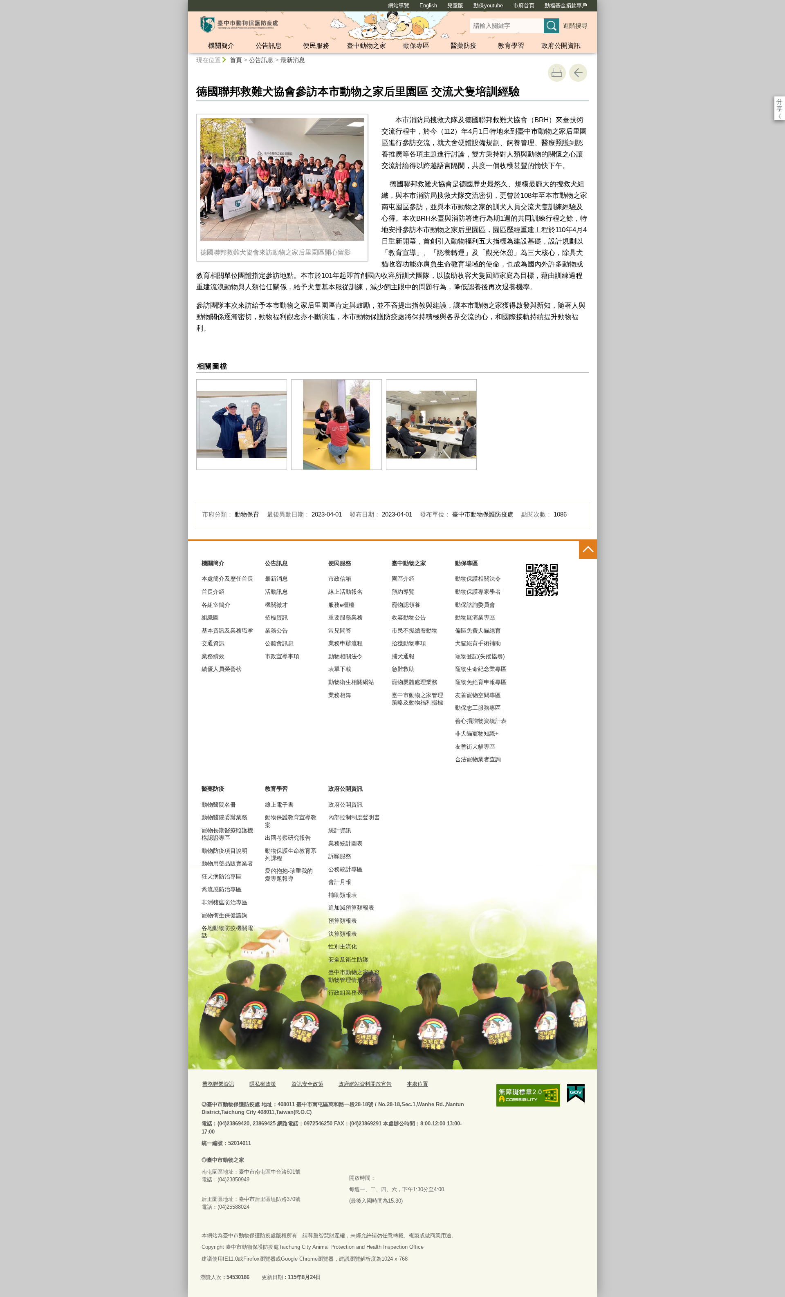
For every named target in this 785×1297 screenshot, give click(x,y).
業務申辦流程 (345, 643)
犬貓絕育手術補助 (478, 643)
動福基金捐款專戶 (566, 5)
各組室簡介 (216, 605)
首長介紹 (213, 591)
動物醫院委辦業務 (224, 817)
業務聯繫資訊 (218, 1084)
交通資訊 (213, 643)
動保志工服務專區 (478, 707)
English (428, 5)
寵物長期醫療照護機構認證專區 (227, 834)
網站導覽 (398, 5)
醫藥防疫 (464, 45)
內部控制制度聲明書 (354, 817)
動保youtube (488, 5)
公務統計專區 (345, 869)
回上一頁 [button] (578, 73)
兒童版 (455, 5)
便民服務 (316, 45)
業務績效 (213, 656)
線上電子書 (279, 804)
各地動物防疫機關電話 (227, 932)
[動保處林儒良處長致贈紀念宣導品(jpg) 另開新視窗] (242, 425)
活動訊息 (276, 591)
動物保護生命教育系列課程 (290, 854)
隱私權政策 (262, 1084)
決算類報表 (342, 933)
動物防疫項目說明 (224, 851)
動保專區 (416, 45)
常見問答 (339, 630)
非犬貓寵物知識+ (476, 733)
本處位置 (417, 1084)
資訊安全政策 (307, 1084)
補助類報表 (342, 895)
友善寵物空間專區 (478, 695)
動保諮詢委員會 (475, 605)
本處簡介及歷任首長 (227, 578)
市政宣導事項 (282, 656)
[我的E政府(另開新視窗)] (576, 1093)
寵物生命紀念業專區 (481, 669)
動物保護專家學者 (478, 591)
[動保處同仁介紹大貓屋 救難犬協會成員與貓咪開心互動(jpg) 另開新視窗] (336, 425)
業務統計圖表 (345, 843)
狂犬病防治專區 (222, 876)
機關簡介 (221, 45)
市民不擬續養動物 (414, 630)
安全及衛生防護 (348, 959)
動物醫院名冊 (219, 804)
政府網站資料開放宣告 (365, 1084)
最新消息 (292, 59)
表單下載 (339, 669)
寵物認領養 (406, 605)
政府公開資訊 (561, 45)
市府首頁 (523, 5)
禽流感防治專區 (222, 889)
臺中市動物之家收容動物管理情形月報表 (354, 976)
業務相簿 (339, 695)
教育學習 (511, 45)
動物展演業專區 (475, 617)
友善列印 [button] (557, 73)
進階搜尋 (575, 25)
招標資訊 (276, 617)
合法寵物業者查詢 (478, 759)
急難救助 (403, 669)
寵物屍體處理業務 (414, 682)
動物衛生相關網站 (351, 682)
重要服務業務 (345, 617)
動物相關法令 (345, 656)
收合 (588, 550)
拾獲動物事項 (409, 643)
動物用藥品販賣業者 (227, 863)
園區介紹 (403, 578)
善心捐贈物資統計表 (481, 721)
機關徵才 (276, 605)
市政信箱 (339, 578)
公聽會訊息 (279, 643)
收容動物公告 (409, 617)
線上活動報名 (345, 591)
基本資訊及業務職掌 (227, 630)
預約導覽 (403, 591)
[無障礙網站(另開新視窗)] (528, 1095)
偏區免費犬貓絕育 (478, 630)
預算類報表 (342, 920)
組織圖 (210, 617)
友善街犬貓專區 (475, 746)
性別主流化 (342, 946)
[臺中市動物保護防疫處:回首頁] (239, 24)
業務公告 (276, 630)
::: (184, 3)
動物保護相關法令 (478, 578)
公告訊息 (269, 45)
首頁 (236, 59)
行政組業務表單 (348, 992)
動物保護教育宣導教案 (290, 821)
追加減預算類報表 (351, 907)
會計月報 (339, 882)
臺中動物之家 (366, 45)
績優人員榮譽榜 (222, 669)
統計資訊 (339, 830)
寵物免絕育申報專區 (481, 682)
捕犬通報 (403, 656)
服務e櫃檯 (341, 605)
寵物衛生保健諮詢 (224, 915)
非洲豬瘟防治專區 (224, 902)
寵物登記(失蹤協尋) (480, 656)
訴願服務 (339, 856)
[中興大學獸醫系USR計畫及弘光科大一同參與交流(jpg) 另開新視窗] (431, 425)
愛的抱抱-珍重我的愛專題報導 (289, 874)
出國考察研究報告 (288, 837)
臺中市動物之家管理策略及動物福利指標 (417, 699)
